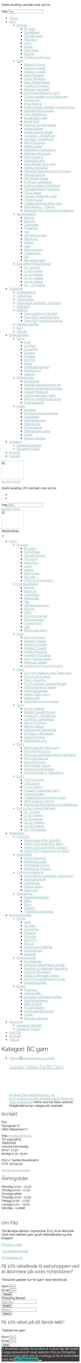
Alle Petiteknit (35, 858)
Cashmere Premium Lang (41, 93)
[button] (10, 531)
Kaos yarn (31, 890)
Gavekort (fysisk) (28, 449)
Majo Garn (31, 50)
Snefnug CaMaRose (38, 182)
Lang (27, 43)
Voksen (22, 331)
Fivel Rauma (32, 103)
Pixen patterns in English (41, 314)
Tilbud (13, 18)
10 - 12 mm (32, 812)
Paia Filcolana (33, 157)
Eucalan (29, 356)
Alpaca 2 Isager (35, 68)
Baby (28, 901)
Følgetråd (31, 228)
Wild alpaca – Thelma (39, 207)
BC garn (29, 29)
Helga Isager (25, 299)
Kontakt (14, 456)
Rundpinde (31, 381)
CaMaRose (31, 32)
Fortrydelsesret (12, 1258)
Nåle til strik (32, 424)
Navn (6, 1286)
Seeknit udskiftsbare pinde (42, 385)
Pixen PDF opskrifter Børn (42, 317)
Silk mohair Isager (37, 765)
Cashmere (31, 225)
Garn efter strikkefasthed (34, 264)
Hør (26, 232)
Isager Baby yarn (35, 118)
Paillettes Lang (34, 160)
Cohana (29, 353)
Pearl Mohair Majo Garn (40, 164)
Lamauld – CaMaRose (39, 136)
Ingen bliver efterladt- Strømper (39, 303)
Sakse (28, 435)
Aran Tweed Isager (37, 82)
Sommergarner (35, 616)
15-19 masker (33, 274)
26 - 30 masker (35, 829)
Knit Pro (29, 360)
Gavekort (15, 442)
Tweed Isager (33, 200)
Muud (28, 363)
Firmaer (22, 25)
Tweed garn (32, 253)
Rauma (29, 54)
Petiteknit (23, 306)
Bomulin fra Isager (36, 89)
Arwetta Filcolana (36, 86)
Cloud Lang (32, 100)
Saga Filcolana (35, 762)
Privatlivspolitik (12, 1244)
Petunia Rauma (34, 175)
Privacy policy (29, 1359)
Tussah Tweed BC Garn (40, 196)
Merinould (31, 239)
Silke (27, 246)
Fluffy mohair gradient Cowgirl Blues (49, 107)
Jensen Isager (33, 128)
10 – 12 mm (32, 267)
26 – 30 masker (34, 285)
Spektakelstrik (26, 292)
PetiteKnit (24, 854)
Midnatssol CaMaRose (39, 150)
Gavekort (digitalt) (29, 445)
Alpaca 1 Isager (34, 64)
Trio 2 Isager (32, 192)
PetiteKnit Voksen (37, 869)
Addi (27, 342)
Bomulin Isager (35, 662)
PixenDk (22, 310)
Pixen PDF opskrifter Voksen (43, 321)
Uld (26, 257)
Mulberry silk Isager (37, 153)
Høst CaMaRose (35, 114)
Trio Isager (32, 783)
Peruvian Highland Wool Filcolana (47, 171)
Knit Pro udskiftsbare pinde (42, 399)
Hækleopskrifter (28, 324)
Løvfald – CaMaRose (38, 139)
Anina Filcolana (34, 79)
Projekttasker (33, 427)
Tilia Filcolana (34, 780)
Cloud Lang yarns (37, 676)
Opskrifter (16, 289)
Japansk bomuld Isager (40, 125)
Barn (20, 328)
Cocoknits (31, 349)
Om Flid (14, 452)
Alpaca (29, 217)
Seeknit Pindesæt (36, 392)
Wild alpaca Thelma (39, 801)
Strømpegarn (33, 249)
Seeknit (29, 374)
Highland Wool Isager (39, 111)
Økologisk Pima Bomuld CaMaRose (49, 210)
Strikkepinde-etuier (37, 431)
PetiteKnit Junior (37, 865)
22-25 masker (33, 281)
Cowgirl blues (33, 36)
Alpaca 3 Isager (35, 71)
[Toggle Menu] (3, 535)
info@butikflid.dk (19, 1136)
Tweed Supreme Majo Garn (43, 203)
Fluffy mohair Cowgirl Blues (45, 684)
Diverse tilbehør (35, 438)
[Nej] (40, 1360)
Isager (28, 47)
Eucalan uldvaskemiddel (41, 413)
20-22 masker (33, 278)
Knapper (30, 410)
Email (6, 1290)
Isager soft (32, 698)
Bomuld (29, 221)
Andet (21, 406)
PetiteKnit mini (35, 862)
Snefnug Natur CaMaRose (42, 185)
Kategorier (25, 894)
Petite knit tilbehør (36, 367)
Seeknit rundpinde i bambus (43, 388)
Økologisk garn (34, 260)
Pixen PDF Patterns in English (46, 851)
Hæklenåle (31, 417)
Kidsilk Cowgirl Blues (38, 132)
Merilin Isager (33, 146)
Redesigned (32, 370)
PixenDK (23, 837)
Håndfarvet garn (35, 235)
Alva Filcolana (34, 75)
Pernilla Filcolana (35, 168)
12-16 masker (33, 271)
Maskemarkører (35, 420)
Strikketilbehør (19, 335)
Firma (20, 338)
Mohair (29, 242)
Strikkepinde (25, 378)
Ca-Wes (29, 346)
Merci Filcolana (34, 143)
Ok (17, 1359)
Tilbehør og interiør (38, 911)
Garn (12, 22)
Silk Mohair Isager (36, 178)
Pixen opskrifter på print (42, 840)
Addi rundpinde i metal (39, 395)
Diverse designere (30, 872)
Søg (4, 11)
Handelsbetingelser (15, 1251)
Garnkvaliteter (26, 214)
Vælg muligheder (21, 1102)
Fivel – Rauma (34, 680)
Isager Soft (31, 121)
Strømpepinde (34, 402)
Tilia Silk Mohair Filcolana (41, 189)
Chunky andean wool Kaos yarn (46, 96)
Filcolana (30, 39)
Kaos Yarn (31, 562)
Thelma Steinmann (37, 57)
